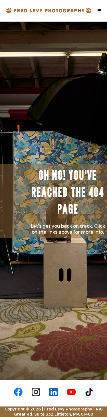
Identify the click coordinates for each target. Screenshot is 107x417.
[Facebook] (18, 392)
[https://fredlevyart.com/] (48, 10)
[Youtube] (71, 392)
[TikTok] (89, 392)
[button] (98, 11)
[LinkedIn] (53, 392)
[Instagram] (36, 392)
